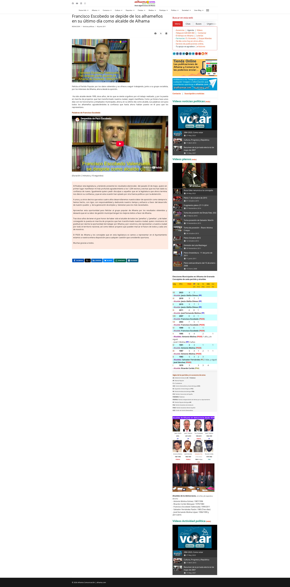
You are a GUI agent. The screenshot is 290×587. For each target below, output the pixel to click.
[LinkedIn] (166, 33)
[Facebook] (73, 3)
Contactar (202, 33)
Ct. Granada (191, 38)
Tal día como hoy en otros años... (190, 41)
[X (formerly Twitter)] (161, 33)
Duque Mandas (205, 38)
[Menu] (207, 10)
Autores (201, 46)
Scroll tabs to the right (214, 25)
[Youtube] (77, 3)
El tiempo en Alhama (184, 35)
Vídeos (200, 30)
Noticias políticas (88, 26)
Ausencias (180, 30)
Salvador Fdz (198, 454)
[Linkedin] (81, 3)
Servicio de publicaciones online (189, 44)
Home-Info (82, 10)
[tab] (178, 24)
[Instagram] (85, 3)
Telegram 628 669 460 (185, 33)
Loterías (199, 35)
